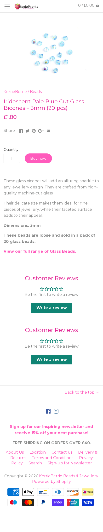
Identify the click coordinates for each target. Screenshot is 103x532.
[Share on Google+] (41, 130)
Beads (36, 91)
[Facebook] (48, 411)
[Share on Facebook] (21, 130)
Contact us (62, 452)
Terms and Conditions (52, 458)
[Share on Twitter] (27, 130)
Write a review (51, 307)
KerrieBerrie (15, 91)
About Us (15, 452)
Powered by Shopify (51, 481)
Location (37, 452)
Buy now (38, 158)
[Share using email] (48, 130)
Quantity (11, 150)
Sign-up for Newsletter (70, 463)
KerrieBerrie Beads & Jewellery (68, 476)
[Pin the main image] (34, 130)
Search (35, 463)
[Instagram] (56, 411)
